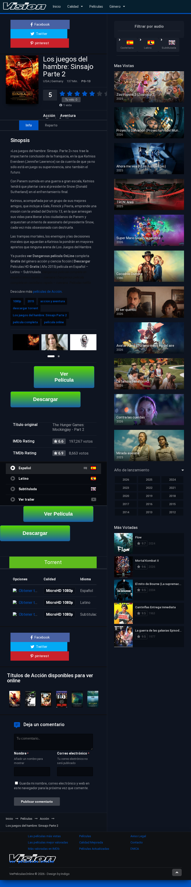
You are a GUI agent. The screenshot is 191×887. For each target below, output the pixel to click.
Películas (96, 6)
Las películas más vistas (44, 836)
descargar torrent (25, 308)
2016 (149, 504)
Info (29, 125)
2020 (126, 496)
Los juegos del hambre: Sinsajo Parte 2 (40, 315)
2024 (172, 479)
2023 (126, 487)
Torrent (53, 562)
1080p (17, 301)
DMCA (134, 848)
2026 (126, 479)
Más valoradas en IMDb (44, 848)
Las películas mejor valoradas (48, 842)
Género (115, 6)
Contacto (136, 842)
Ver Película (64, 377)
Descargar (45, 399)
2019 (149, 496)
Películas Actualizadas (94, 848)
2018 (172, 496)
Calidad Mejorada (91, 842)
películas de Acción (47, 291)
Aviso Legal (138, 836)
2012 (172, 512)
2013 (149, 512)
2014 (126, 512)
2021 (172, 487)
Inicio (57, 6)
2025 (149, 479)
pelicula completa (25, 322)
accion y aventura (52, 301)
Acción (49, 116)
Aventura (68, 116)
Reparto (51, 125)
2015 (30, 301)
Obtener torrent (32, 590)
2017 (126, 504)
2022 (149, 487)
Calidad (72, 6)
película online (54, 322)
